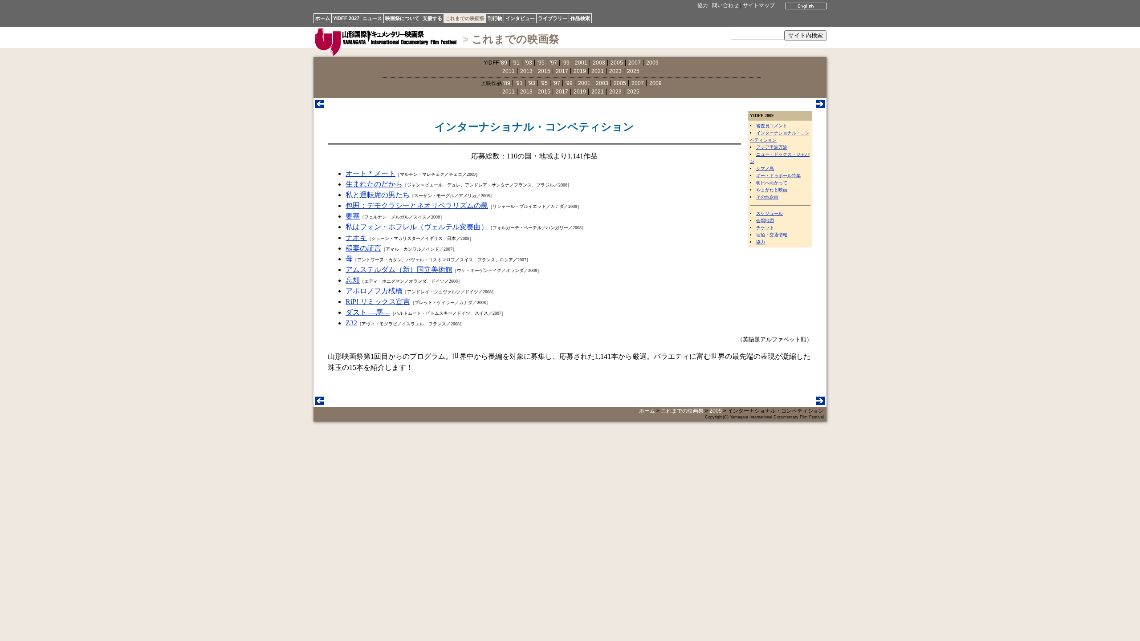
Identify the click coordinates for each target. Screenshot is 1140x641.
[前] (319, 106)
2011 (508, 71)
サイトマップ (759, 5)
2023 (615, 71)
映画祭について (402, 18)
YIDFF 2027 (346, 18)
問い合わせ (725, 5)
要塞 (353, 216)
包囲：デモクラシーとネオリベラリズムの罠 (417, 205)
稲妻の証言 (363, 248)
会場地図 (765, 220)
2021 (597, 71)
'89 (503, 63)
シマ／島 (765, 168)
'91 (516, 63)
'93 (528, 63)
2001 (581, 63)
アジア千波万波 (771, 147)
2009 (652, 63)
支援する (432, 18)
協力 (702, 5)
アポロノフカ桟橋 (374, 291)
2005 (617, 63)
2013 (526, 71)
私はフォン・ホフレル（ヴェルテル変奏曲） (417, 227)
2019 (580, 71)
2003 (599, 63)
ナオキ (356, 237)
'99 (566, 63)
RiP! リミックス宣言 (378, 301)
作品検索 (580, 18)
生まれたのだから (374, 184)
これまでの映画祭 (464, 18)
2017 (562, 71)
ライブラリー (552, 18)
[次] (820, 106)
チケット (765, 227)
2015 (544, 71)
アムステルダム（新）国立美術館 (399, 269)
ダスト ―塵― (368, 312)
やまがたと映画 (771, 189)
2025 (633, 71)
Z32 (351, 323)
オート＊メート (370, 173)
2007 (634, 63)
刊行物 (495, 18)
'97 (553, 63)
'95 (541, 63)
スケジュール (769, 213)
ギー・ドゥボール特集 (778, 175)
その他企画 (767, 197)
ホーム (322, 18)
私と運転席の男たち (378, 195)
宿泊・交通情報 (771, 234)
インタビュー (520, 18)
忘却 (353, 280)
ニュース (372, 18)
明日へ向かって (771, 182)
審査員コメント (771, 125)
